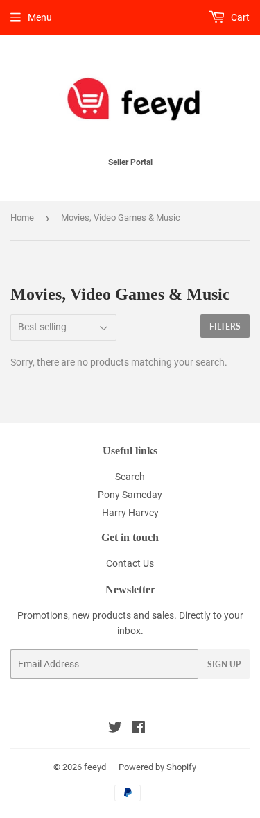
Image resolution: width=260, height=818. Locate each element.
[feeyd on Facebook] (138, 729)
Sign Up (224, 664)
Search (130, 476)
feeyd (95, 767)
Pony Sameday (130, 494)
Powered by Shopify (157, 767)
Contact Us (130, 563)
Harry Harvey (130, 512)
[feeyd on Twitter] (115, 729)
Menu (40, 17)
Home (22, 217)
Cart (239, 17)
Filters (225, 326)
